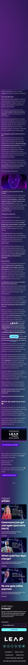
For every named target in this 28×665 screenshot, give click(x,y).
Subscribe (14, 336)
